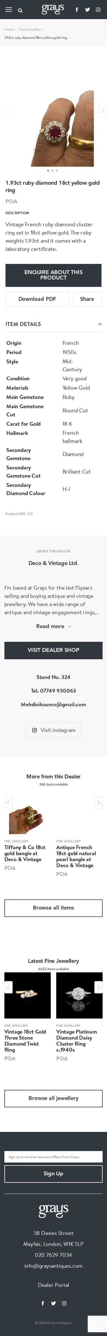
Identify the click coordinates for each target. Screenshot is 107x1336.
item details (23, 324)
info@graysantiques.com (53, 1265)
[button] (48, 170)
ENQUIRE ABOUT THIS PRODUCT (53, 275)
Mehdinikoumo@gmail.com (53, 704)
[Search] (20, 9)
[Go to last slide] (8, 803)
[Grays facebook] (77, 9)
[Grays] (53, 1210)
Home (9, 29)
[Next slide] (103, 110)
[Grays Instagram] (98, 9)
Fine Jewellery (30, 29)
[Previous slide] (4, 110)
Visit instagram (58, 730)
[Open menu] (8, 9)
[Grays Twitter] (87, 9)
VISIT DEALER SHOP (53, 650)
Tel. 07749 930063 (53, 690)
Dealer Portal (53, 1284)
